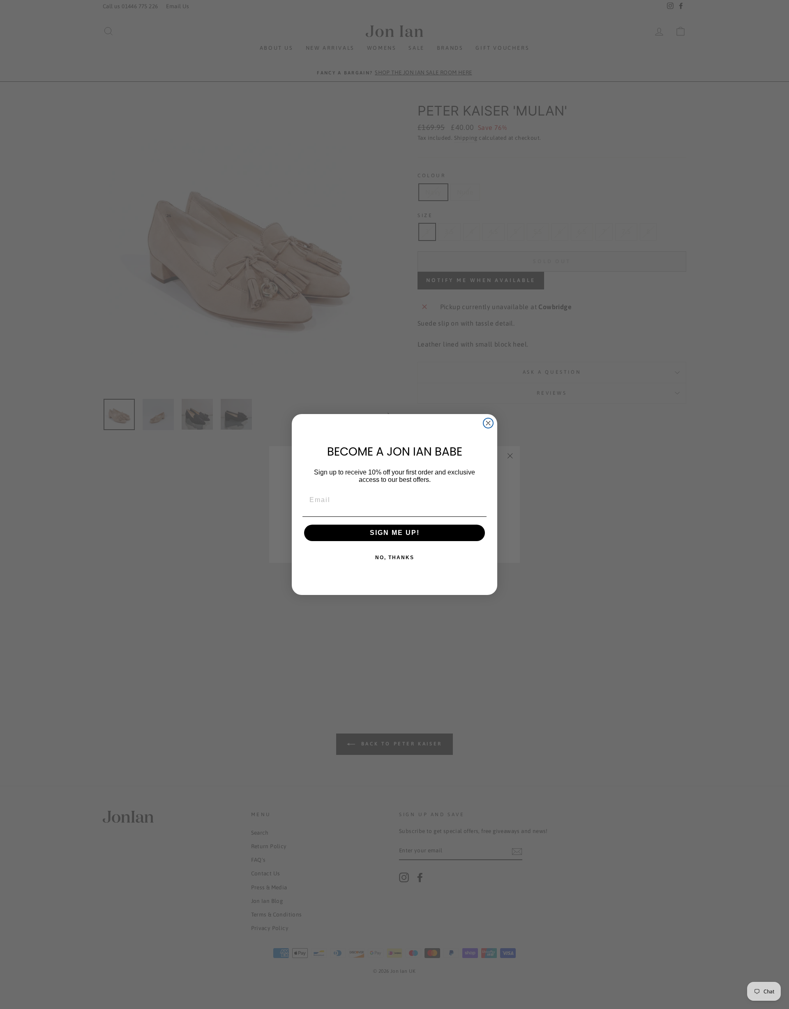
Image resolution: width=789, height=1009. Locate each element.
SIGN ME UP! (395, 532)
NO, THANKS (394, 557)
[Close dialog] (488, 423)
